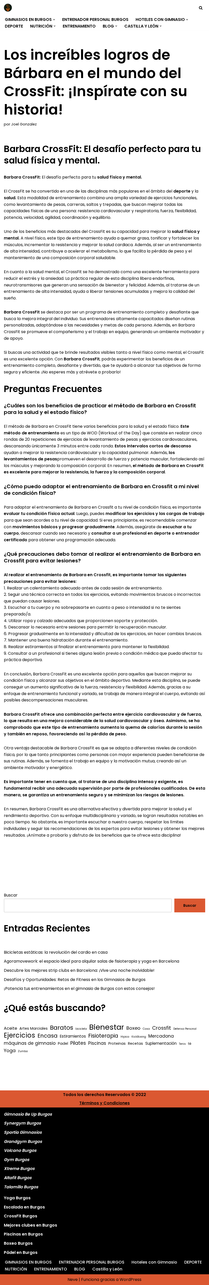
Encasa (47, 1035)
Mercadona (161, 1036)
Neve (73, 1279)
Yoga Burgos (17, 1198)
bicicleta (81, 1029)
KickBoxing (139, 1037)
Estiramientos (73, 1036)
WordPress (130, 1279)
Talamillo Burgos (21, 1187)
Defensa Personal (185, 1029)
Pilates (78, 1043)
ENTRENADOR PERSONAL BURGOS (95, 19)
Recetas (135, 1043)
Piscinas (97, 1043)
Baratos (61, 1027)
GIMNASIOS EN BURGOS (28, 1262)
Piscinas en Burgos (23, 1234)
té (189, 1043)
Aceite (10, 1028)
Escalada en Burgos (24, 1207)
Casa (146, 1029)
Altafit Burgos (18, 1178)
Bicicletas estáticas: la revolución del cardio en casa (56, 952)
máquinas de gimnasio (30, 1043)
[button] (54, 20)
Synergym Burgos (22, 1123)
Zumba (23, 1051)
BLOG (79, 1269)
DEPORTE (14, 26)
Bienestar (106, 1027)
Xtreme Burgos (19, 1168)
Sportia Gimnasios (23, 1132)
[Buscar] (201, 8)
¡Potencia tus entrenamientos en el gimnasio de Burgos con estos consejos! (79, 988)
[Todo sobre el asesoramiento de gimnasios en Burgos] (9, 8)
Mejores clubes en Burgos (30, 1225)
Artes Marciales (33, 1028)
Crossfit (161, 1028)
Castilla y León (107, 1269)
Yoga (10, 1050)
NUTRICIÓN (16, 1269)
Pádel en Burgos (20, 1252)
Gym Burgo (15, 1160)
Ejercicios (19, 1035)
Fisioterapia (103, 1035)
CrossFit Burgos (20, 1216)
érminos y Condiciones (106, 1103)
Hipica (125, 1037)
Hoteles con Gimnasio (154, 1262)
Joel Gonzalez (24, 124)
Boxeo (133, 1028)
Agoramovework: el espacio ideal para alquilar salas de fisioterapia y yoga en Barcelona (91, 961)
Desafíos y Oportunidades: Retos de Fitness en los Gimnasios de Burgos (75, 979)
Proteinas (117, 1043)
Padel (63, 1043)
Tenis (182, 1044)
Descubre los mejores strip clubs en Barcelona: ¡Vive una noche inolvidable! (79, 970)
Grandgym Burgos (23, 1141)
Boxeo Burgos (18, 1243)
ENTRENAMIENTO (79, 26)
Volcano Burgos (20, 1150)
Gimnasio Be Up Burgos (28, 1114)
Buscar (11, 895)
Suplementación (161, 1043)
